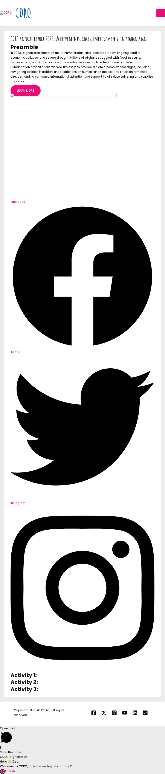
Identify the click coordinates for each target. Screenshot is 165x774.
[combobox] (82, 771)
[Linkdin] (135, 712)
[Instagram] (114, 712)
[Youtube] (124, 712)
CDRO (23, 12)
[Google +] (145, 712)
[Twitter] (104, 712)
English (10, 771)
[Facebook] (93, 712)
